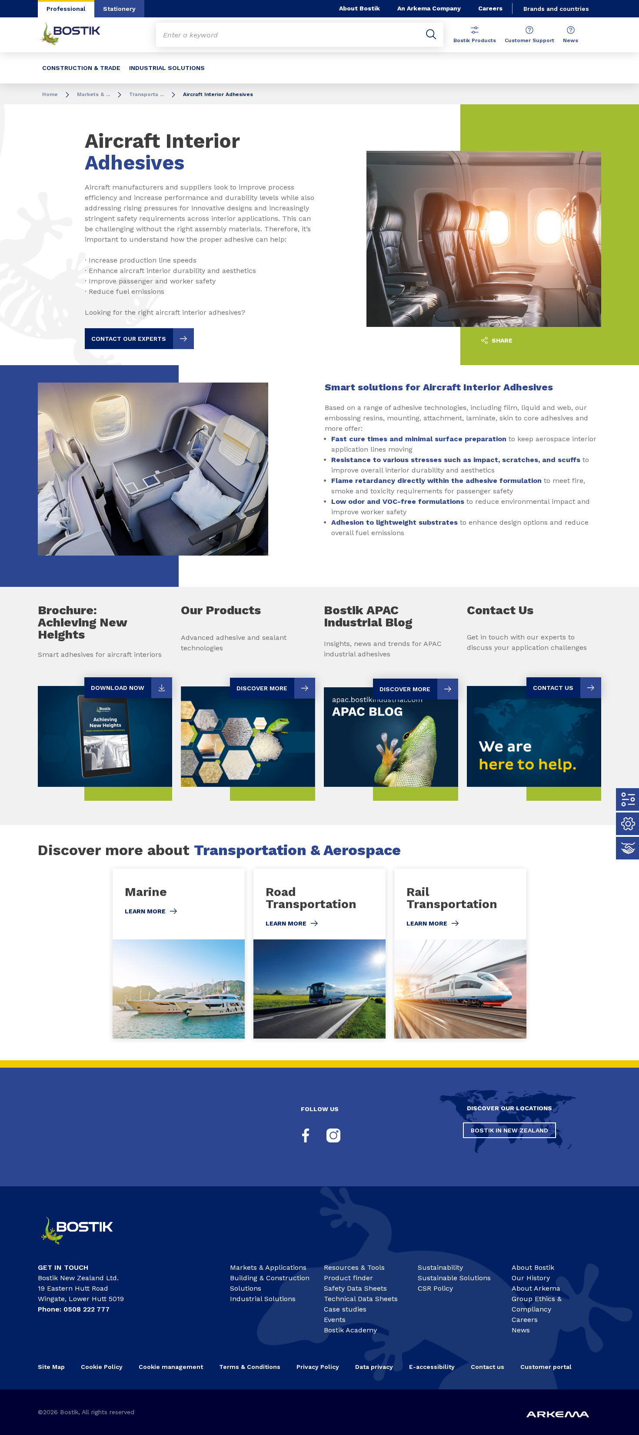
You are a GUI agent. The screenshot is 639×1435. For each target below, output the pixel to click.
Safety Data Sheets (355, 1288)
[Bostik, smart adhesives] (85, 1248)
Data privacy (374, 1366)
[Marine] (179, 954)
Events (335, 1319)
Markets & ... (93, 94)
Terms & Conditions (249, 1366)
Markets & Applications (268, 1267)
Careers (490, 8)
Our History (531, 1278)
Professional (66, 8)
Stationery (119, 8)
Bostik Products (474, 40)
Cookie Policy (102, 1366)
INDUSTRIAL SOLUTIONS (167, 67)
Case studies (345, 1309)
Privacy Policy (317, 1366)
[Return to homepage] (77, 35)
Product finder (348, 1278)
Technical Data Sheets (361, 1299)
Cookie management (171, 1366)
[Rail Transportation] (460, 954)
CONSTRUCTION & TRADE (81, 67)
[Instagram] (333, 1135)
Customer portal (546, 1366)
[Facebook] (306, 1135)
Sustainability (440, 1267)
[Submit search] (431, 35)
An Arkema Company (429, 8)
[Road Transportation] (319, 954)
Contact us (487, 1366)
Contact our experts (128, 338)
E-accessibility (432, 1366)
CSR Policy (435, 1288)
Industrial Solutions (263, 1299)
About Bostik (359, 8)
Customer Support (529, 40)
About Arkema (536, 1288)
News (570, 40)
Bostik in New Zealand (509, 1130)
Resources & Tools (354, 1267)
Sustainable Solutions (454, 1278)
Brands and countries (556, 8)
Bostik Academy (350, 1330)
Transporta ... (146, 94)
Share (501, 340)
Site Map (51, 1366)
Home (50, 94)
